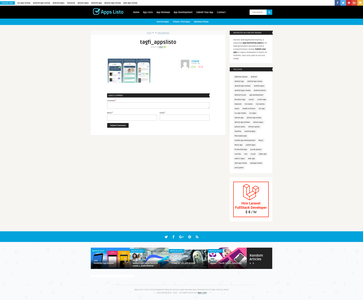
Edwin (161, 47)
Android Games (260, 90)
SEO (245, 154)
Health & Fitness (249, 109)
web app (251, 159)
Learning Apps (249, 131)
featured (71, 3)
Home (136, 12)
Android (254, 77)
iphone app (239, 118)
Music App (238, 145)
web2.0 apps (240, 159)
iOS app (262, 109)
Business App (240, 99)
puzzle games (255, 149)
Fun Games (260, 104)
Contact (221, 12)
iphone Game (240, 127)
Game (237, 109)
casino (251, 99)
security (238, 154)
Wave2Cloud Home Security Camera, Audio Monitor (145, 264)
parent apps (250, 145)
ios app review (23, 3)
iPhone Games (254, 127)
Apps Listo (202, 292)
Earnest (135, 260)
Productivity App (241, 149)
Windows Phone (201, 22)
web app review (130, 3)
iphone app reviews (242, 122)
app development (256, 95)
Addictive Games (241, 77)
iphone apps (83, 3)
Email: (162, 112)
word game (239, 168)
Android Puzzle (240, 95)
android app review (41, 3)
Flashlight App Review (104, 263)
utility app (262, 154)
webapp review (256, 163)
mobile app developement (245, 140)
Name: (110, 112)
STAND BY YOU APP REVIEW (183, 263)
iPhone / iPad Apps (181, 22)
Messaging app (241, 136)
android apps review (243, 90)
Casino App (261, 99)
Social (253, 154)
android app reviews (243, 86)
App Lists (148, 12)
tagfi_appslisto (163, 33)
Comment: (111, 100)
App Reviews (163, 12)
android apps (58, 3)
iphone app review (112, 3)
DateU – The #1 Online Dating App (226, 263)
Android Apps (163, 22)
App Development (183, 12)
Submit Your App (204, 12)
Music (261, 140)
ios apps (252, 113)
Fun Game (249, 104)
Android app (96, 3)
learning (238, 131)
